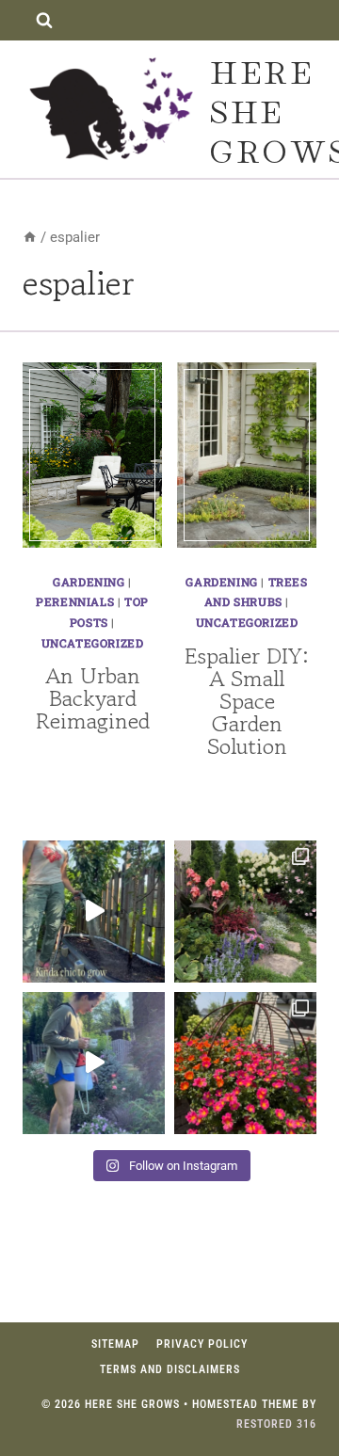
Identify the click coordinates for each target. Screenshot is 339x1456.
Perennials (75, 601)
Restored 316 (276, 1424)
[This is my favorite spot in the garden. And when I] (245, 911)
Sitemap (115, 1344)
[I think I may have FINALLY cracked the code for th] (245, 1063)
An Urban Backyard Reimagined (93, 698)
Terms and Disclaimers (170, 1369)
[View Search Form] (43, 20)
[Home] (30, 237)
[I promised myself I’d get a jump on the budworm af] (94, 1063)
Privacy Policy (202, 1344)
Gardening (88, 581)
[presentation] (92, 455)
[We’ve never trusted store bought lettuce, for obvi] (94, 911)
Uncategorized (92, 642)
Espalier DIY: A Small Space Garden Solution (247, 700)
